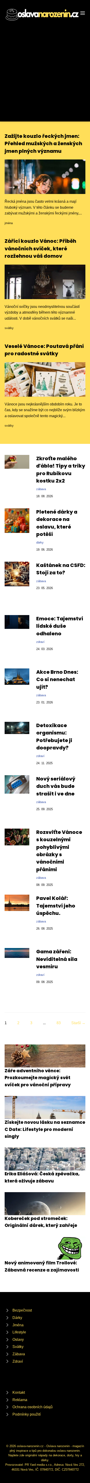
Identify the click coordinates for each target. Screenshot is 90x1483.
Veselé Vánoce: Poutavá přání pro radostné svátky (44, 350)
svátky (9, 328)
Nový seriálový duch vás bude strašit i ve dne (55, 786)
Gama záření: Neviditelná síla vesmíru (56, 959)
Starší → (78, 1023)
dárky (40, 542)
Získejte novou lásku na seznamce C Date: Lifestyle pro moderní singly (45, 1129)
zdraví (40, 642)
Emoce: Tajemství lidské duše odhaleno (59, 626)
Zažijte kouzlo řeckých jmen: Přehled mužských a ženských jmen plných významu (43, 144)
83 (59, 1023)
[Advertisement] (45, 69)
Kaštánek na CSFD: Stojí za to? (60, 569)
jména (9, 223)
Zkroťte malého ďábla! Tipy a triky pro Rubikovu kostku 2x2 (60, 469)
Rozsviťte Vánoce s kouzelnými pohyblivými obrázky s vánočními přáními (59, 851)
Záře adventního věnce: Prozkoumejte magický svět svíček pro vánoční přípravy (38, 1078)
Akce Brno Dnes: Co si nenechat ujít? (57, 679)
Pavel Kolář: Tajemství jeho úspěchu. (55, 906)
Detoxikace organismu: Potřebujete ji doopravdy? (54, 736)
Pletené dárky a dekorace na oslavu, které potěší (56, 523)
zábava (41, 489)
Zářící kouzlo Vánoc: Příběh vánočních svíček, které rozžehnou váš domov (40, 248)
